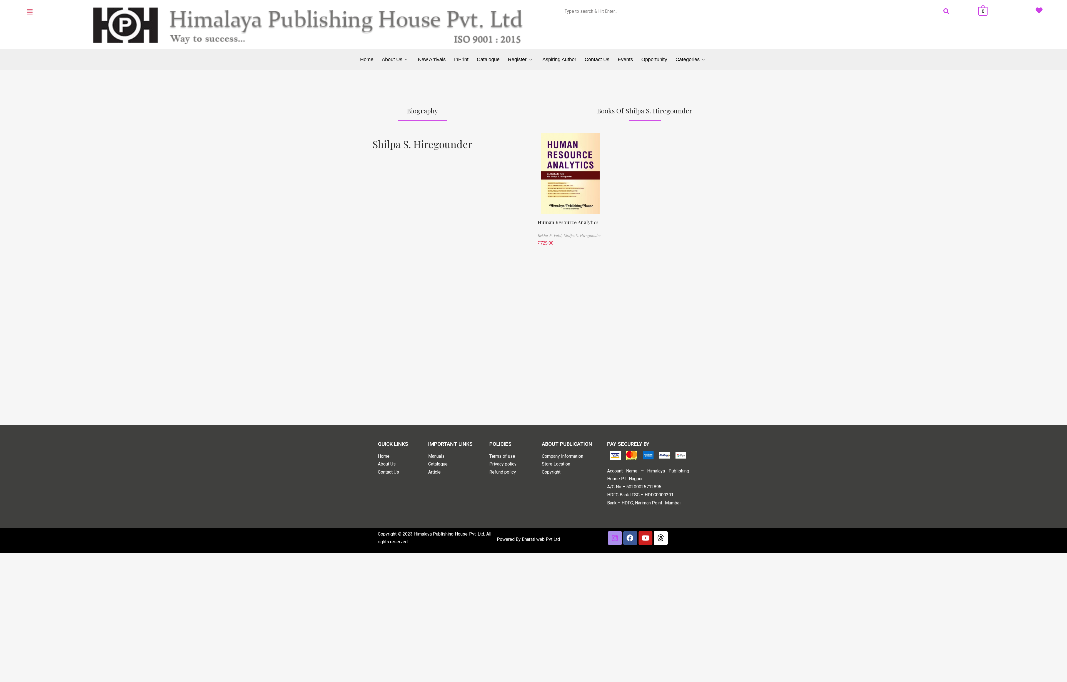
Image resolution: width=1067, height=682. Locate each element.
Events (625, 59)
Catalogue (488, 59)
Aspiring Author (559, 59)
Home (366, 59)
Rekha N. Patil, (551, 235)
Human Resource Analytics (568, 222)
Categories (687, 59)
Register (517, 59)
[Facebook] (630, 538)
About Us (392, 59)
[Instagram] (615, 538)
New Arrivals (432, 59)
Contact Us (597, 59)
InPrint (461, 59)
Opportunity (654, 59)
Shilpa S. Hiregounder (422, 144)
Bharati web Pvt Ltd (541, 539)
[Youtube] (645, 538)
